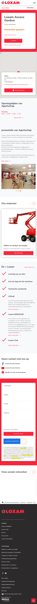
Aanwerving (4, 529)
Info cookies (4, 578)
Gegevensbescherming (7, 584)
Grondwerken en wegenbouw (9, 568)
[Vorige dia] (29, 166)
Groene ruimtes (5, 561)
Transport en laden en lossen (9, 555)
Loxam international (6, 539)
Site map (3, 590)
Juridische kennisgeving (8, 581)
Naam (6, 395)
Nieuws (3, 532)
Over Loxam (4, 535)
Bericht (6, 413)
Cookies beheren (6, 587)
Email (6, 404)
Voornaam (7, 386)
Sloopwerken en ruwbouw (8, 565)
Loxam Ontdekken (6, 526)
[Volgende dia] (34, 203)
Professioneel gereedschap (9, 558)
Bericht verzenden (18, 433)
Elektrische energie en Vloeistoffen (11, 552)
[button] (34, 3)
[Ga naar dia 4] (20, 190)
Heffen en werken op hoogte (15, 246)
